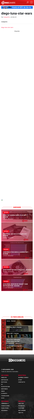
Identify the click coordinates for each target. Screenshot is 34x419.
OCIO (2, 398)
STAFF (20, 380)
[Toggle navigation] (31, 2)
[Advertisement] (17, 125)
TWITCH (20, 412)
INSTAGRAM (22, 410)
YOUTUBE (21, 408)
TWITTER (21, 403)
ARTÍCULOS (4, 380)
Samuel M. (7, 17)
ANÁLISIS (4, 377)
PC (2, 384)
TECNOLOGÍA (5, 395)
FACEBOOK (21, 406)
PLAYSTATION (5, 386)
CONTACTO (21, 382)
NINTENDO (4, 389)
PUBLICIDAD (5, 408)
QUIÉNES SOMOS (23, 377)
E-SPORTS (4, 393)
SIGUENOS (4, 410)
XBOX (3, 391)
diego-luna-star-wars (7, 27)
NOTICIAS (4, 382)
